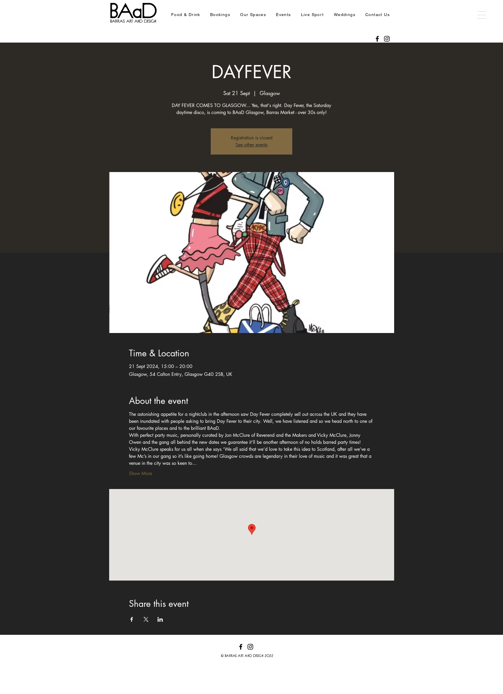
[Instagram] (387, 39)
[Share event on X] (146, 619)
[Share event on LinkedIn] (160, 619)
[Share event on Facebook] (131, 619)
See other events (251, 145)
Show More (140, 473)
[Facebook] (377, 39)
